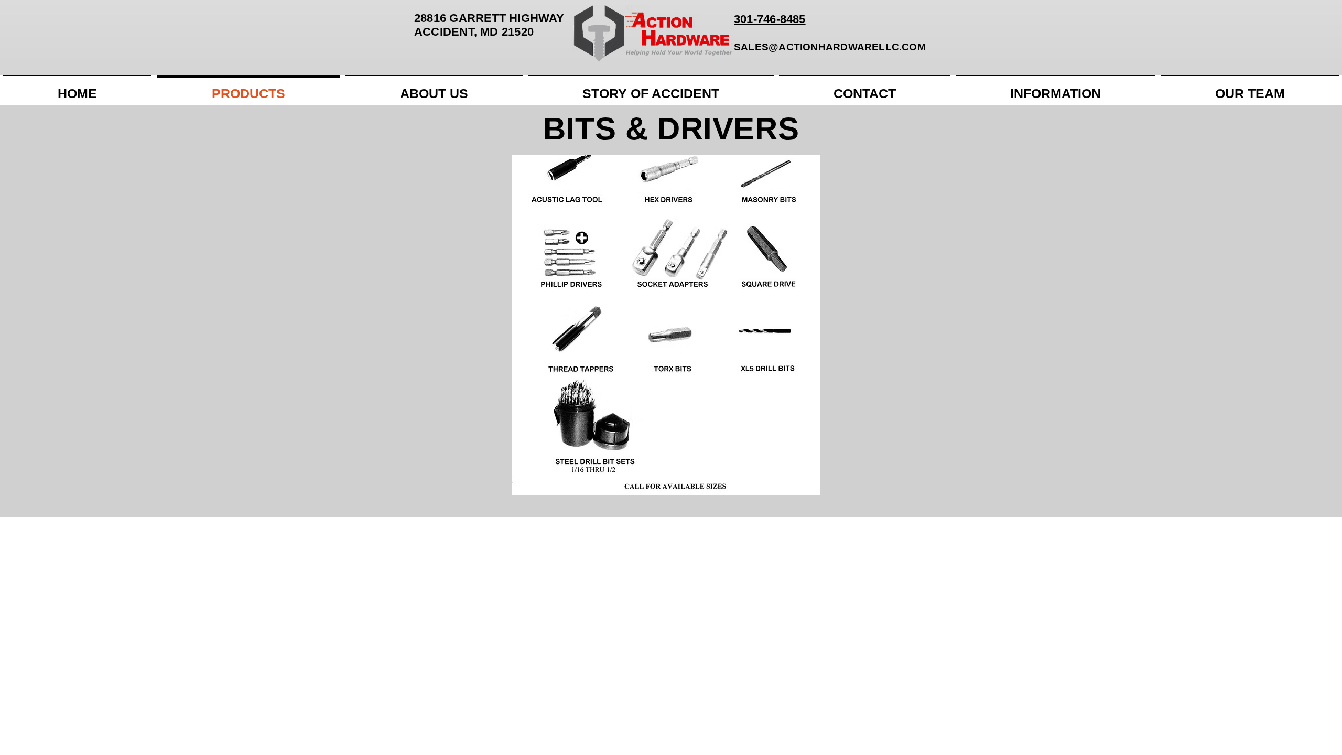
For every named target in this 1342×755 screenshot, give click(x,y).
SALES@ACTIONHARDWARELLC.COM (830, 46)
